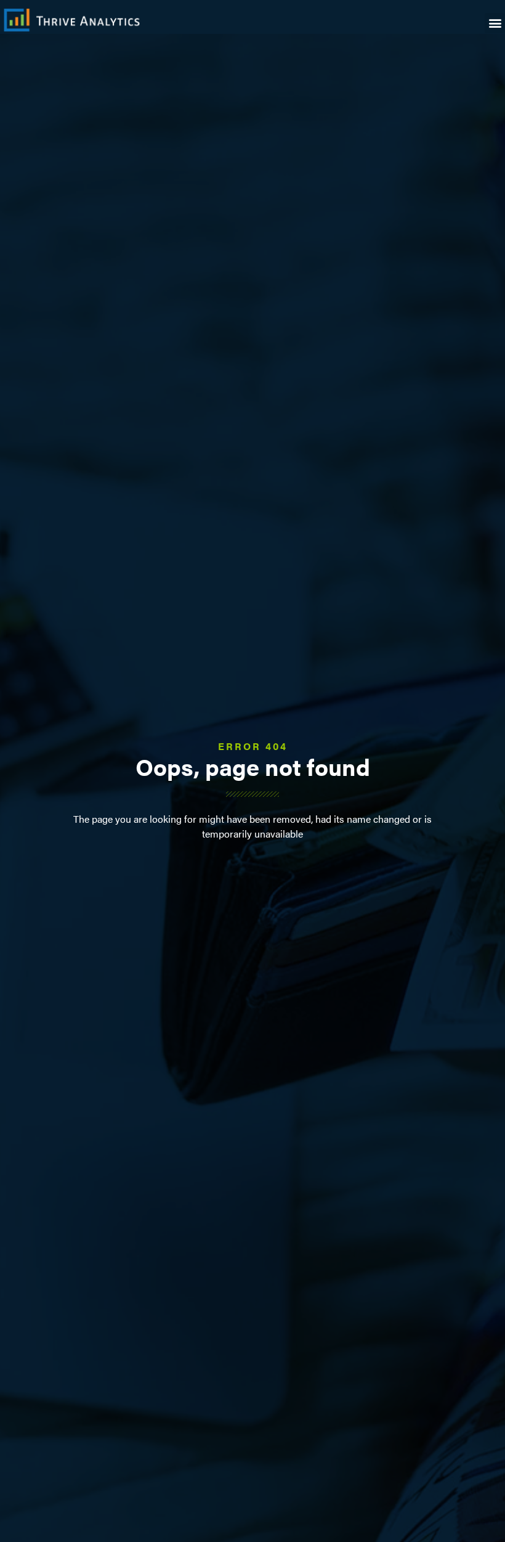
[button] (495, 23)
